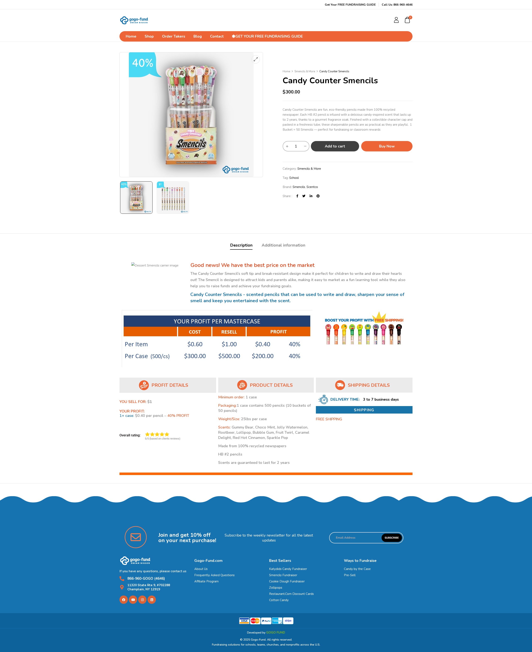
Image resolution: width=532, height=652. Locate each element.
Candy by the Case (357, 569)
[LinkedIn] (311, 196)
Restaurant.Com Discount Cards (291, 594)
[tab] (241, 246)
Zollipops (275, 588)
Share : (287, 196)
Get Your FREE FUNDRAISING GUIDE (350, 5)
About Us (201, 569)
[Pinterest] (318, 196)
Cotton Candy (279, 600)
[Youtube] (133, 600)
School (294, 178)
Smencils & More (304, 71)
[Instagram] (142, 600)
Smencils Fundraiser (283, 575)
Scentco (312, 187)
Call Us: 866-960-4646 (397, 5)
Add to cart (335, 146)
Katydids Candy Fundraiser (288, 569)
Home (286, 71)
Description (241, 245)
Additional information (283, 245)
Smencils (299, 187)
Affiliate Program (206, 581)
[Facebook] (297, 196)
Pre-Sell (350, 575)
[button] (407, 20)
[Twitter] (303, 196)
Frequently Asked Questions (214, 575)
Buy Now (387, 146)
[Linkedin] (152, 600)
